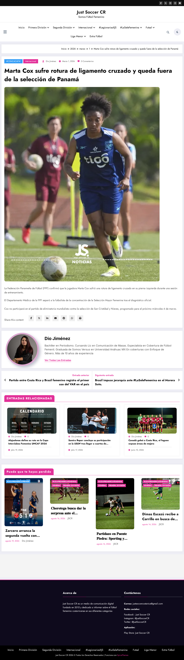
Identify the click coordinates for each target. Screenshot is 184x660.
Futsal (149, 27)
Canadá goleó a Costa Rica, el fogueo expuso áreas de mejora (149, 442)
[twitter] (39, 318)
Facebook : (129, 614)
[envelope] (55, 318)
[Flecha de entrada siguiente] (179, 380)
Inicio (22, 27)
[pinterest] (64, 318)
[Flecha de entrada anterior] (5, 380)
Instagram (128, 618)
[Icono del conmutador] (5, 32)
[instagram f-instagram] (175, 3)
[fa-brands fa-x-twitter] (165, 3)
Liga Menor (77, 36)
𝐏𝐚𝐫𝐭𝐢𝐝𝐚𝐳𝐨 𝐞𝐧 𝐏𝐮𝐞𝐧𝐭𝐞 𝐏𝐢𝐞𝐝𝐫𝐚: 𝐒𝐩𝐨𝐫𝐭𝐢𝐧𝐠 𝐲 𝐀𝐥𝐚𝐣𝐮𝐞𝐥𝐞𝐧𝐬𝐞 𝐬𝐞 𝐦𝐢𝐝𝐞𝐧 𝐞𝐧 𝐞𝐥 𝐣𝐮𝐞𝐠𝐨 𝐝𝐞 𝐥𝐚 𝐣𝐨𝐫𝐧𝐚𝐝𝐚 (23, 536)
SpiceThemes (122, 655)
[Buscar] (168, 32)
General (11, 485)
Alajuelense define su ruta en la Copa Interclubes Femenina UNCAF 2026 (28, 442)
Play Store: (129, 633)
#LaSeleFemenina (129, 27)
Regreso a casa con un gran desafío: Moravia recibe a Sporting (160, 510)
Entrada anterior (80, 375)
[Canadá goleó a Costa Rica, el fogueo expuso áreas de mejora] (152, 420)
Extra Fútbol (96, 36)
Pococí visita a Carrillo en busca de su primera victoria (115, 516)
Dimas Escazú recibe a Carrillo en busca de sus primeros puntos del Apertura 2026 (69, 516)
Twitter (127, 622)
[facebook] (31, 318)
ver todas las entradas (58, 360)
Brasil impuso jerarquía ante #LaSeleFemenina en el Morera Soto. (135, 382)
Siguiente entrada (104, 375)
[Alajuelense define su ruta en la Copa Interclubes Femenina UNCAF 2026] (31, 420)
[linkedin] (47, 318)
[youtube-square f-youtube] (170, 3)
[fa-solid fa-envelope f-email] (180, 3)
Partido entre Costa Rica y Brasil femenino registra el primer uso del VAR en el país (49, 382)
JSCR (24, 544)
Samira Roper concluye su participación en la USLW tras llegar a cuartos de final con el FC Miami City (89, 442)
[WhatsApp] (72, 318)
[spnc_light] (177, 32)
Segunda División (62, 27)
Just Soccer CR (91, 12)
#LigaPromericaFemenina (19, 481)
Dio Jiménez (51, 61)
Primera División (37, 27)
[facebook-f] (161, 3)
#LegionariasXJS (107, 27)
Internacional (85, 27)
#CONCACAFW (13, 61)
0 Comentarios (87, 61)
